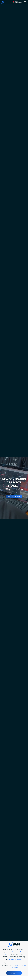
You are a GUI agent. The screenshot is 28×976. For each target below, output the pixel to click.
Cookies (14, 952)
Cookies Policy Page (15, 959)
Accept (14, 973)
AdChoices (14, 968)
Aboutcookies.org (20, 965)
